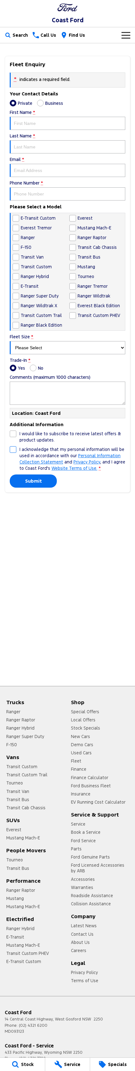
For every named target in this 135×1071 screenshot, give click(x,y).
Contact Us (82, 934)
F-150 (11, 744)
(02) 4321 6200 (33, 1025)
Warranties (82, 887)
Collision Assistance (91, 904)
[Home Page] (67, 7)
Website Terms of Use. (74, 468)
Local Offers (83, 720)
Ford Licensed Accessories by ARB (97, 868)
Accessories (83, 879)
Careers (78, 950)
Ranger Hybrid (20, 728)
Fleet (76, 761)
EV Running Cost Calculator (98, 802)
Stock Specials (85, 728)
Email (17, 159)
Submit (33, 481)
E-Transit (15, 937)
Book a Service (85, 832)
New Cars (80, 736)
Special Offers (85, 712)
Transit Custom (21, 766)
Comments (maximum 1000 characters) (50, 377)
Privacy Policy (86, 462)
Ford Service (83, 840)
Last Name (22, 136)
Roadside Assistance (92, 895)
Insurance (80, 794)
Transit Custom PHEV (27, 953)
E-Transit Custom (23, 961)
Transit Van (17, 791)
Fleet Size (21, 337)
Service (78, 824)
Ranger (13, 712)
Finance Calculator (89, 777)
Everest (13, 830)
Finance (78, 769)
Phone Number (26, 183)
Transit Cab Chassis (26, 808)
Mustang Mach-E (23, 838)
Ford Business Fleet (91, 786)
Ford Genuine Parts (90, 857)
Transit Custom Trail (26, 775)
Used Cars (81, 753)
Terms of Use (84, 980)
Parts (76, 849)
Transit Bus (17, 799)
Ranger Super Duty (25, 736)
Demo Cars (82, 744)
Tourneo (14, 783)
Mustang (15, 898)
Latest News (84, 926)
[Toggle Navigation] (126, 35)
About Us (80, 942)
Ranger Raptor (20, 720)
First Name (22, 112)
